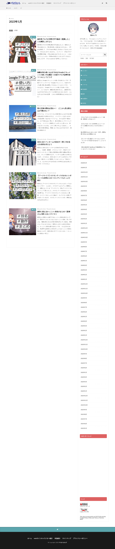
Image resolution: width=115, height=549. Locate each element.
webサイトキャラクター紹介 (36, 3)
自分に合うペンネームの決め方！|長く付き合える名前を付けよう (53, 143)
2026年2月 (84, 163)
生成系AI (84, 98)
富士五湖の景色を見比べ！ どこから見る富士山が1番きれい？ (54, 109)
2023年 (15, 8)
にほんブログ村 (84, 511)
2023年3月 (84, 326)
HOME (9, 8)
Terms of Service (99, 518)
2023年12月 (84, 284)
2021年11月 (84, 400)
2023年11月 (84, 288)
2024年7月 (84, 251)
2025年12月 (84, 172)
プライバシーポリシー (69, 3)
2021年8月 (84, 414)
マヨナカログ (63, 542)
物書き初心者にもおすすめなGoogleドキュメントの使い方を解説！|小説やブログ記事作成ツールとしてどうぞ (53, 74)
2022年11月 (84, 344)
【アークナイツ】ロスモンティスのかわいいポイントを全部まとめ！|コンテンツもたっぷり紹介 (54, 177)
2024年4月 (84, 265)
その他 (33, 37)
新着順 (11, 30)
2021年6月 (84, 423)
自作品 (84, 103)
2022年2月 (84, 386)
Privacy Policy (88, 518)
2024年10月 (84, 237)
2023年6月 (84, 312)
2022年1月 (84, 391)
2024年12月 (84, 228)
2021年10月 (84, 405)
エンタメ (33, 173)
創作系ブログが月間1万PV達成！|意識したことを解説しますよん (53, 40)
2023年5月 (84, 316)
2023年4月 (84, 321)
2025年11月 (84, 177)
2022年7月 (84, 363)
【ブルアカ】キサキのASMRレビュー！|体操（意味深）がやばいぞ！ (93, 118)
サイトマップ (57, 3)
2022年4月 (84, 377)
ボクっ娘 (91, 58)
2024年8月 (84, 246)
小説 (87, 58)
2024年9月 (84, 242)
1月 (21, 8)
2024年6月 (84, 256)
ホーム (24, 3)
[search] (105, 55)
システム (84, 75)
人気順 (16, 30)
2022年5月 (84, 372)
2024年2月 (84, 274)
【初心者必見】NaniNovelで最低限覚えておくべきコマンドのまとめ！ (93, 148)
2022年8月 (84, 358)
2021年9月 (84, 409)
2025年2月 (84, 218)
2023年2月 (84, 330)
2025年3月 (84, 214)
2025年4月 (84, 209)
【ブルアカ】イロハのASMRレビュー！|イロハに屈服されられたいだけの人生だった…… (93, 125)
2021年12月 (84, 395)
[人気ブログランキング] (84, 505)
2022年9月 (84, 354)
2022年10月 (84, 349)
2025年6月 (84, 200)
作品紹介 (48, 3)
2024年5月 (84, 260)
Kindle (82, 58)
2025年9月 (84, 186)
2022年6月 (84, 367)
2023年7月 (84, 307)
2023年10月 (84, 293)
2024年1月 (84, 279)
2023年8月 (84, 302)
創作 (34, 70)
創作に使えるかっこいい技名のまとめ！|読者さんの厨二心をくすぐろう (53, 213)
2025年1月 (84, 223)
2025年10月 (84, 181)
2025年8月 (84, 191)
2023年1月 (84, 335)
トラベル (33, 106)
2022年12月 (84, 340)
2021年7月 (84, 419)
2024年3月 (84, 270)
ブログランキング (85, 506)
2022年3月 (84, 381)
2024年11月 (84, 232)
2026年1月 (84, 167)
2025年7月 (84, 195)
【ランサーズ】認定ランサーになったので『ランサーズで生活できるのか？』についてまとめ (93, 140)
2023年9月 (84, 298)
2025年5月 (84, 205)
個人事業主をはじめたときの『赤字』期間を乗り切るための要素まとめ (93, 133)
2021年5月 (84, 428)
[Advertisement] (93, 467)
